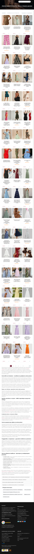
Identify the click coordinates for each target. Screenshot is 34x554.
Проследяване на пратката (7, 536)
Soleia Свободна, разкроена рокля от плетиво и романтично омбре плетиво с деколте (7, 124)
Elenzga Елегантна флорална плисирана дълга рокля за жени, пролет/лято (17, 48)
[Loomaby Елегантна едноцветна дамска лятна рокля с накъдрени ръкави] (27, 96)
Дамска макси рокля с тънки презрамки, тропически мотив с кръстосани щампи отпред (6, 85)
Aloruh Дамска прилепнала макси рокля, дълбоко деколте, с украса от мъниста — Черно (17, 104)
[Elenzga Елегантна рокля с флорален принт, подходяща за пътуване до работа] (27, 273)
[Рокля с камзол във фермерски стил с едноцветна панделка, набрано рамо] (7, 59)
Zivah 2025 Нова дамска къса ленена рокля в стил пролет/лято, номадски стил (6, 28)
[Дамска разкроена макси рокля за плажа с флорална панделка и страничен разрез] (7, 292)
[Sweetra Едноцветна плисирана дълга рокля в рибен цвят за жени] (17, 20)
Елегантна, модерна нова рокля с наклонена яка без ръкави (17, 181)
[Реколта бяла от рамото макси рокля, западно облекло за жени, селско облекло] (7, 253)
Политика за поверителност (22, 511)
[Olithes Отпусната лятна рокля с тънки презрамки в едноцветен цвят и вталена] (27, 115)
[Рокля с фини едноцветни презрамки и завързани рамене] (27, 173)
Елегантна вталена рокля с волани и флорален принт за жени (27, 319)
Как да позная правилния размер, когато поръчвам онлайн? (12, 482)
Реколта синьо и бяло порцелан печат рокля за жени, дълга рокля (27, 241)
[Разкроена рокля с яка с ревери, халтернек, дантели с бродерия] (17, 77)
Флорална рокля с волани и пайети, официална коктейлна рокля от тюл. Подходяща (6, 201)
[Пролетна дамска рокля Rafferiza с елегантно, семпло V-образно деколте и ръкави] (7, 134)
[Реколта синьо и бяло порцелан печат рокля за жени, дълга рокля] (27, 234)
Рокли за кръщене (27, 489)
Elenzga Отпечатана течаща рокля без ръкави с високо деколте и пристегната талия (27, 201)
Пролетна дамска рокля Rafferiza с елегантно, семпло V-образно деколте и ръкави (6, 142)
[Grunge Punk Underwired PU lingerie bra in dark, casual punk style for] (27, 59)
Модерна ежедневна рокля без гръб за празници (17, 67)
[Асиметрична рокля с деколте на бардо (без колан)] (17, 115)
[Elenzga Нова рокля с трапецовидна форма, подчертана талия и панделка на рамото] (7, 349)
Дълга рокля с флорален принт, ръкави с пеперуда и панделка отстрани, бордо (17, 261)
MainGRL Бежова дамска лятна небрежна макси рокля (17, 300)
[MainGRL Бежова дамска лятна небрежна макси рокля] (17, 292)
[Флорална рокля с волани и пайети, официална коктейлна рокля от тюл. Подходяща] (7, 193)
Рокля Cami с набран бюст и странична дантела (17, 337)
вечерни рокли (7, 412)
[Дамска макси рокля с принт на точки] (17, 213)
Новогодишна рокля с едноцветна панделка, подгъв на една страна (6, 161)
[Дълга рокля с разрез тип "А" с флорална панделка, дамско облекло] (17, 349)
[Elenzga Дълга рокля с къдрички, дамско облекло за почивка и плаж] (7, 330)
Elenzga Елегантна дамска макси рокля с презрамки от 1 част (6, 319)
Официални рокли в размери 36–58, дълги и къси (11, 492)
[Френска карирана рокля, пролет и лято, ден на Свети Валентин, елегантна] (17, 273)
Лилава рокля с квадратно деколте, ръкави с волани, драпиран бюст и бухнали (27, 338)
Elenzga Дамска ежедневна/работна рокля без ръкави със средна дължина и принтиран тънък (6, 242)
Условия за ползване (5, 537)
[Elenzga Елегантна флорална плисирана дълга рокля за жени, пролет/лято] (17, 40)
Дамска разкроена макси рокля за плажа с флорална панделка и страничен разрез (6, 300)
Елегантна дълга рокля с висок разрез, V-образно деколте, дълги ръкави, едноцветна (27, 48)
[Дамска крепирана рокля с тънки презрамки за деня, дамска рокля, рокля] (17, 234)
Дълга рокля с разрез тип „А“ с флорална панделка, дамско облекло (17, 356)
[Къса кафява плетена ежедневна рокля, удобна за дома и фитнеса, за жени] (27, 253)
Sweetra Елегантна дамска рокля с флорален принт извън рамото (27, 220)
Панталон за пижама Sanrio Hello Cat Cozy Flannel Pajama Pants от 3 (6, 48)
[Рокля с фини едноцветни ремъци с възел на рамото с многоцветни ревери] (7, 96)
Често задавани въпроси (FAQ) (7, 533)
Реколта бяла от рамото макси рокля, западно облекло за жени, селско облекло (6, 260)
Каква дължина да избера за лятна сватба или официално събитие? (14, 479)
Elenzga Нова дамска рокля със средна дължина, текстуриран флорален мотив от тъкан (6, 221)
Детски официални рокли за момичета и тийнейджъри (13, 489)
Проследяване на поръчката (7, 514)
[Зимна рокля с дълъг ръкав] (27, 153)
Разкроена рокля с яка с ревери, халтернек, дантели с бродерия (17, 85)
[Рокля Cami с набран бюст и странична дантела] (17, 330)
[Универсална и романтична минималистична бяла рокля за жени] (27, 292)
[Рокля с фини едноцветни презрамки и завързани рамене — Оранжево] (27, 349)
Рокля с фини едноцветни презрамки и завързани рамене (27, 181)
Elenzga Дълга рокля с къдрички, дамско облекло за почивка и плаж (6, 337)
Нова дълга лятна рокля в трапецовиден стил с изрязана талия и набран (27, 85)
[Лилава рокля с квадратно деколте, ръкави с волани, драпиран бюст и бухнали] (27, 330)
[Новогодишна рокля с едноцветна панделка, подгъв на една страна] (7, 153)
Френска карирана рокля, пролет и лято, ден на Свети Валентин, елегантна (17, 280)
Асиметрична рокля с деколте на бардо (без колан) (17, 123)
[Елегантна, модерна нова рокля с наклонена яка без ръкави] (17, 173)
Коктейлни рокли (6, 496)
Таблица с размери (5, 534)
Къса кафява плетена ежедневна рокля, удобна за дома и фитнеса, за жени (27, 260)
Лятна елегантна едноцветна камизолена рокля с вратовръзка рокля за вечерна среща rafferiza (6, 182)
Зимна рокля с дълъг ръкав (27, 160)
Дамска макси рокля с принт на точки (17, 220)
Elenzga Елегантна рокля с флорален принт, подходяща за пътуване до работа (27, 280)
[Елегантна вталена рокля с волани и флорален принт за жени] (27, 312)
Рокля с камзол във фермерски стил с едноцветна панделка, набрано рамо (6, 67)
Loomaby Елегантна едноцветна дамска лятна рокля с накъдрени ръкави (27, 104)
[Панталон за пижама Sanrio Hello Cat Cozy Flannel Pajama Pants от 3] (7, 40)
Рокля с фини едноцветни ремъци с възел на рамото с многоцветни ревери (6, 104)
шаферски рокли (11, 471)
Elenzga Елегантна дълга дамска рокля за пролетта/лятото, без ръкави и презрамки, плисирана (6, 281)
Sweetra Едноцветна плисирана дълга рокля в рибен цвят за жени (17, 28)
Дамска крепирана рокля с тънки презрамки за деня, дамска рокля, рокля (17, 241)
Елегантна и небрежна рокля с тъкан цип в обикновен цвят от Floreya (17, 142)
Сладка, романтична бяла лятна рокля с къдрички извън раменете (17, 319)
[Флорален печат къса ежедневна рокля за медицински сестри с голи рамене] (27, 134)
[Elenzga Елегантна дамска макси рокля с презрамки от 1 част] (7, 312)
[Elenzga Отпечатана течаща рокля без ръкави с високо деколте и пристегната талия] (27, 193)
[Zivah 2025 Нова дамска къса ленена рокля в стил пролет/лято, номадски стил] (7, 20)
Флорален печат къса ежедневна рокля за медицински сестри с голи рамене (27, 142)
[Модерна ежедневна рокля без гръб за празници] (17, 59)
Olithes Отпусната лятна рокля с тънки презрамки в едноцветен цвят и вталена (27, 124)
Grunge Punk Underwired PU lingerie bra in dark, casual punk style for (27, 67)
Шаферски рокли (27, 494)
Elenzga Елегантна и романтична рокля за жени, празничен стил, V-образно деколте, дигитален (27, 28)
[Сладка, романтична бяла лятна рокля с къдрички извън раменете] (17, 312)
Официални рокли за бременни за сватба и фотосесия (12, 494)
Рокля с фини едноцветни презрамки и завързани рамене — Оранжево (27, 356)
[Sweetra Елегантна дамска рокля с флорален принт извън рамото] (27, 213)
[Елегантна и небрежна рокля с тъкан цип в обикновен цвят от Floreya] (17, 134)
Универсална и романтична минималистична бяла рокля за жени (27, 300)
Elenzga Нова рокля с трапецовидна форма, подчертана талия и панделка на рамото (6, 356)
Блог (18, 508)
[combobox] (24, 1)
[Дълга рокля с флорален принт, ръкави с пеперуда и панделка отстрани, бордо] (17, 253)
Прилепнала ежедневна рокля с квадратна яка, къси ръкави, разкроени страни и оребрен (17, 162)
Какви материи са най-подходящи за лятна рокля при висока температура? (16, 477)
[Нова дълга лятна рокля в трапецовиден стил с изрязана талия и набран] (27, 77)
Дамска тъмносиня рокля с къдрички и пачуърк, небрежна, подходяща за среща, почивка (17, 201)
